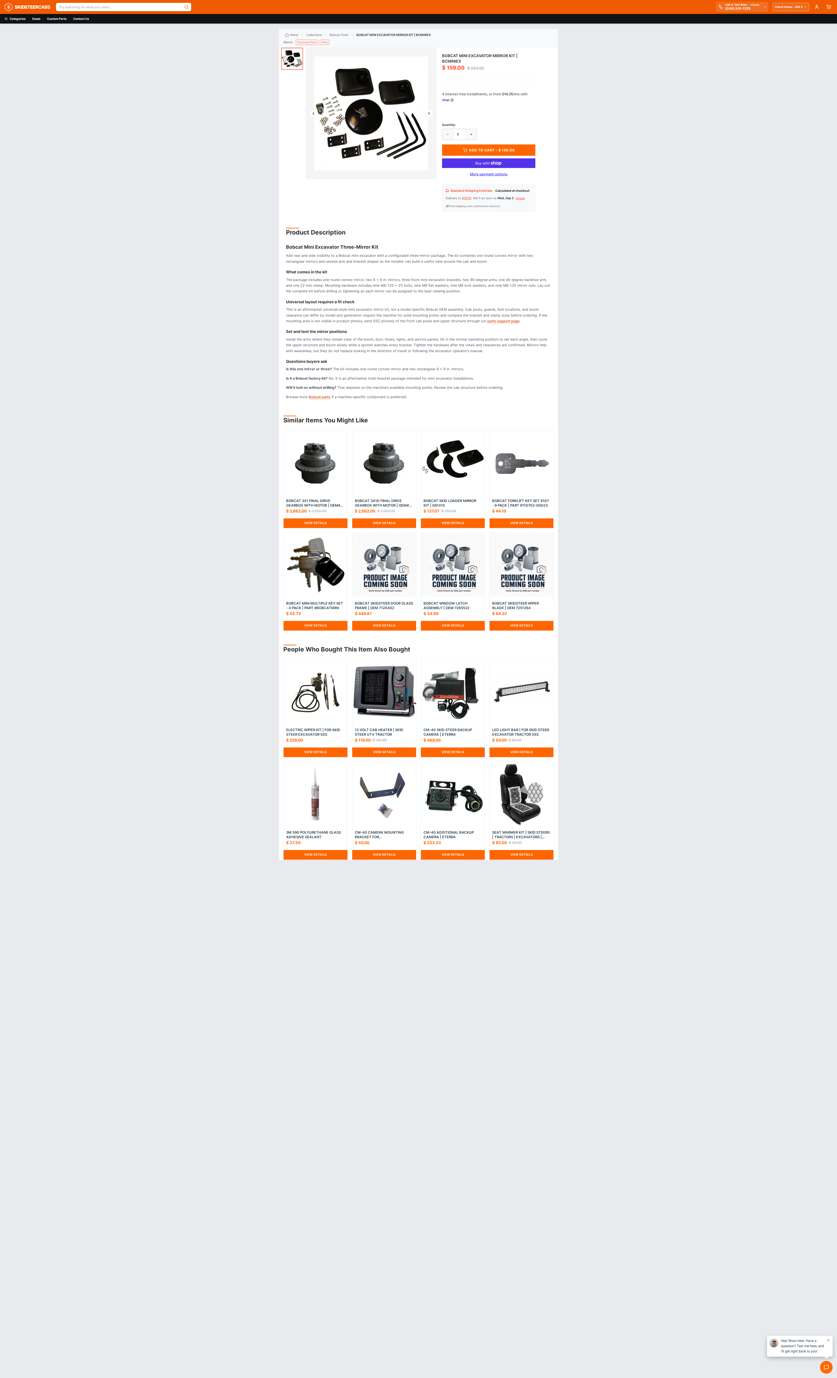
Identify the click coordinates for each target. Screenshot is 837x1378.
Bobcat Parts (339, 35)
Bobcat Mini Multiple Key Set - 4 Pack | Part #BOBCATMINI (314, 605)
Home (294, 35)
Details (520, 198)
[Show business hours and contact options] (764, 7)
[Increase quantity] (471, 134)
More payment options (488, 174)
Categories (18, 19)
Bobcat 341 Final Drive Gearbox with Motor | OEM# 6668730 (313, 503)
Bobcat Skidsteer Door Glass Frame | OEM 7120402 (384, 605)
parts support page (503, 321)
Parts (324, 42)
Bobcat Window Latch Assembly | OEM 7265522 (447, 605)
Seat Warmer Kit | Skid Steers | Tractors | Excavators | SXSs (521, 834)
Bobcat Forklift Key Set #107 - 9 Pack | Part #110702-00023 (520, 503)
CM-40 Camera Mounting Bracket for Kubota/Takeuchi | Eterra (380, 834)
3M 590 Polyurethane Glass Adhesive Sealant (313, 834)
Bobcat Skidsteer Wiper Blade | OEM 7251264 (515, 605)
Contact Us (81, 19)
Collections (314, 35)
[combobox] (119, 7)
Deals (36, 19)
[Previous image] (313, 113)
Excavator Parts (306, 42)
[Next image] (429, 113)
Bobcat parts (319, 397)
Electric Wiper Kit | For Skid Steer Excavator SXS (313, 732)
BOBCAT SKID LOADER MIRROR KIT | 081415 (450, 503)
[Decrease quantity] (447, 134)
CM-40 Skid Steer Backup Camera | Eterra (448, 732)
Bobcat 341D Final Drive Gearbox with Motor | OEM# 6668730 (382, 503)
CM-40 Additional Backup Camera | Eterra (449, 834)
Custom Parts (57, 19)
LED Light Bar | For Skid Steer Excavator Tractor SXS (520, 732)
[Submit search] (186, 7)
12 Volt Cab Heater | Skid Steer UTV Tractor (379, 732)
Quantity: (449, 125)
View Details (315, 523)
